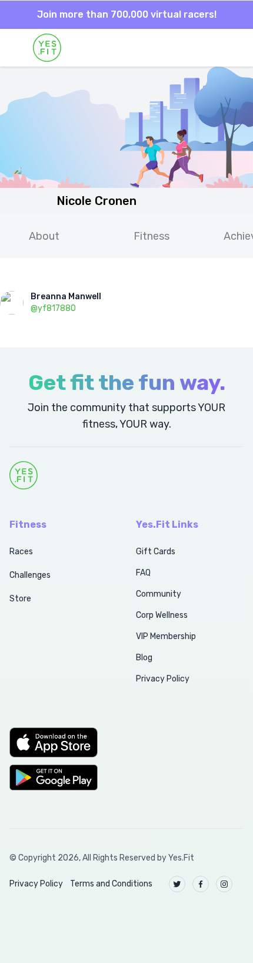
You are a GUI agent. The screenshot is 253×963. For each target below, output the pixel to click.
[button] (59, 742)
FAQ (143, 573)
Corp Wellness (162, 615)
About (44, 236)
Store (20, 599)
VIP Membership (166, 636)
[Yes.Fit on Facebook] (200, 884)
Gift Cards (155, 552)
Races (21, 552)
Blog (144, 658)
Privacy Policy (162, 679)
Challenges (30, 575)
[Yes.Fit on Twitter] (177, 884)
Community (158, 594)
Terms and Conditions (111, 884)
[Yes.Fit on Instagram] (224, 884)
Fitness (151, 236)
